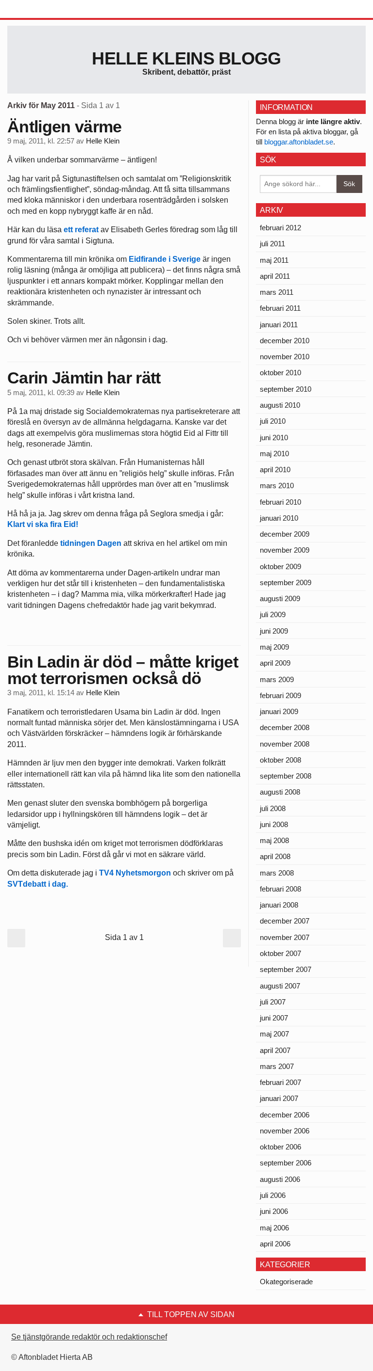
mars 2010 (277, 485)
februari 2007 (280, 1082)
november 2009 (284, 550)
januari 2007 (279, 1098)
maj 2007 (274, 1034)
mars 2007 (277, 1066)
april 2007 (275, 1050)
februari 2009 (280, 695)
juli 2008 (273, 808)
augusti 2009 (280, 598)
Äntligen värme (64, 126)
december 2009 (284, 534)
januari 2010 (279, 518)
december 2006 (284, 1115)
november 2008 (284, 744)
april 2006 (275, 1244)
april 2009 (275, 663)
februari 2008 (280, 889)
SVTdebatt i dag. (37, 884)
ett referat (82, 229)
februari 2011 (280, 308)
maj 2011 (274, 260)
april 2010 (275, 469)
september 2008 (285, 776)
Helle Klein (102, 141)
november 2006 (284, 1131)
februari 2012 (280, 227)
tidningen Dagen (90, 543)
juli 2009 (273, 614)
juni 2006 (274, 1211)
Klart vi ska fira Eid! (42, 524)
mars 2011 (276, 292)
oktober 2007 (280, 953)
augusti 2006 (280, 1179)
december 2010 (284, 340)
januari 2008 (279, 905)
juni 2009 (274, 631)
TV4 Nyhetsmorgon (136, 873)
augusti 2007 (280, 986)
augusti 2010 (280, 405)
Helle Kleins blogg (186, 58)
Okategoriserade (286, 1281)
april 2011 (275, 276)
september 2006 (285, 1163)
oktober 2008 (280, 760)
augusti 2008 (280, 792)
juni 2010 (274, 437)
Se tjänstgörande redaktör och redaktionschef (89, 1337)
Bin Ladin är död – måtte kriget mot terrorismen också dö (122, 670)
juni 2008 (274, 824)
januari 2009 (279, 711)
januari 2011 (279, 324)
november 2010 (284, 356)
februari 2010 (280, 502)
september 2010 (285, 389)
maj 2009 (274, 647)
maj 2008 (274, 840)
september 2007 (285, 969)
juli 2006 (273, 1195)
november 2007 (284, 937)
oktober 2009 (280, 566)
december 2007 (284, 921)
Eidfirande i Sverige (165, 259)
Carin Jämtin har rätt (84, 377)
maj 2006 (274, 1228)
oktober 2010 (280, 372)
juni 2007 (274, 1018)
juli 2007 (273, 1002)
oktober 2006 (280, 1147)
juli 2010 (273, 421)
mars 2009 (277, 679)
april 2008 (275, 856)
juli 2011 (272, 243)
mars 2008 (277, 873)
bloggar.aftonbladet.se (298, 142)
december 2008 (284, 727)
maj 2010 (274, 453)
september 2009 (285, 582)
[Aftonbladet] (43, 9)
